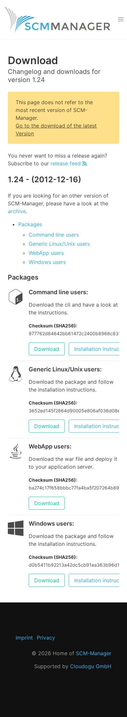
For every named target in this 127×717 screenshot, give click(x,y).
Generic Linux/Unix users (59, 244)
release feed (66, 163)
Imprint (24, 637)
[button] (120, 19)
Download (46, 349)
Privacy (46, 637)
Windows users (47, 262)
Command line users (54, 234)
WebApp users (46, 253)
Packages (30, 224)
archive (17, 211)
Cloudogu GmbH (90, 666)
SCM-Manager (93, 653)
